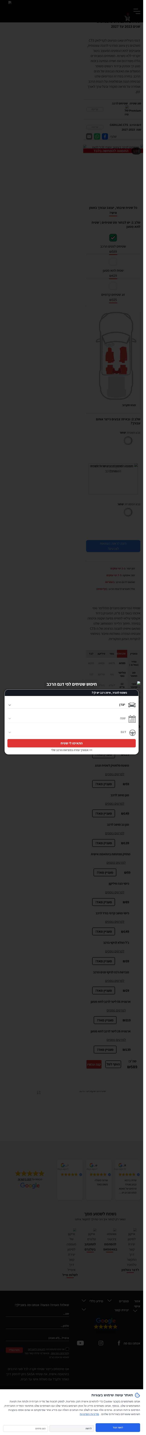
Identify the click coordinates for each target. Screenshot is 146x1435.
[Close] (137, 684)
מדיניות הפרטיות (89, 1414)
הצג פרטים (40, 1428)
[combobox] (66, 703)
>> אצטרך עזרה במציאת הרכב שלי (71, 750)
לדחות (89, 1428)
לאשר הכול (118, 1427)
